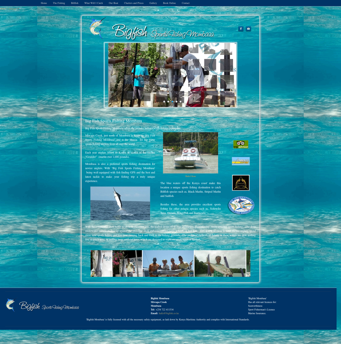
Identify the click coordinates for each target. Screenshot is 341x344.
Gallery (154, 3)
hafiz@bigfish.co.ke (169, 313)
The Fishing (59, 3)
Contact (186, 3)
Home (44, 3)
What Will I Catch (94, 3)
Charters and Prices (134, 3)
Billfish (75, 3)
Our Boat (114, 3)
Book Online (169, 3)
